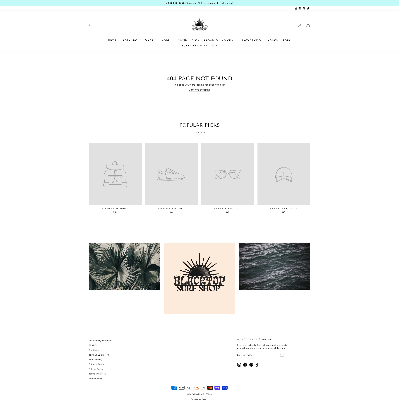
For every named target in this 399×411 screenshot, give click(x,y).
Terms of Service (97, 373)
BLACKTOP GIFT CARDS (259, 39)
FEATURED (129, 39)
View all (199, 132)
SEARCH (93, 345)
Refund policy (95, 378)
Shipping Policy (96, 364)
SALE (287, 39)
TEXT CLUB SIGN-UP (99, 354)
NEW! (112, 39)
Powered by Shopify (199, 399)
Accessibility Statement (100, 340)
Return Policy (95, 359)
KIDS (195, 39)
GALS (166, 39)
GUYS (150, 39)
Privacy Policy (96, 369)
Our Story (94, 350)
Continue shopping (199, 89)
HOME (182, 39)
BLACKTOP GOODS (219, 39)
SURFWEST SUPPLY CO (199, 45)
